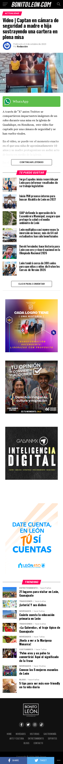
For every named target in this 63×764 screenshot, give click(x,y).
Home (9, 734)
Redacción (22, 46)
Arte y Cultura (16, 738)
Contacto (38, 743)
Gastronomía (50, 734)
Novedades (21, 734)
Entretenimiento (36, 738)
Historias (34, 734)
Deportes (52, 738)
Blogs (26, 743)
